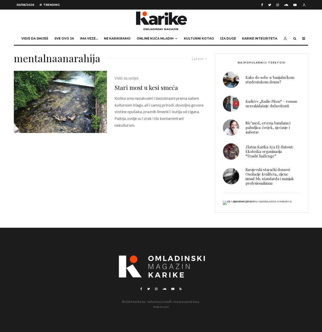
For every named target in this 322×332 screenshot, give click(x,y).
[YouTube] (295, 5)
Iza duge (228, 38)
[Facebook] (262, 5)
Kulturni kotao (199, 38)
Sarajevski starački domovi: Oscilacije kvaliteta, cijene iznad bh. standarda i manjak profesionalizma (270, 176)
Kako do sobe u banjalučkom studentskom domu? (270, 79)
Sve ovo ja (64, 38)
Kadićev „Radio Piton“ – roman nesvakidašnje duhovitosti (271, 103)
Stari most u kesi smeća (146, 87)
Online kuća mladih (155, 38)
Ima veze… (89, 38)
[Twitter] (270, 5)
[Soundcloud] (286, 5)
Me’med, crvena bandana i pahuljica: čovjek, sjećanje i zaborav (268, 127)
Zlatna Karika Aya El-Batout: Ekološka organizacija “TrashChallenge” (269, 151)
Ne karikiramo (117, 38)
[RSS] (180, 288)
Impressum (161, 307)
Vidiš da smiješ (34, 38)
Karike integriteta (259, 38)
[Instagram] (277, 5)
